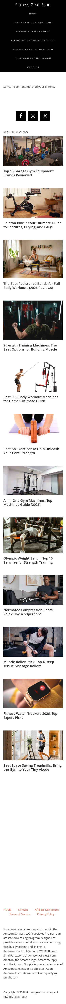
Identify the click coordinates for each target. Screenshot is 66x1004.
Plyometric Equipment (33, 817)
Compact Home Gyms (33, 808)
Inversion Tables (33, 825)
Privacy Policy (45, 914)
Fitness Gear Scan (33, 4)
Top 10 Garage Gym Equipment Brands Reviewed (28, 173)
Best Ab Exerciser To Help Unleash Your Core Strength (31, 451)
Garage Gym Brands (33, 897)
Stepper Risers (49, 870)
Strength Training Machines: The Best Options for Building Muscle (30, 347)
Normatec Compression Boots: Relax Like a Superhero (28, 612)
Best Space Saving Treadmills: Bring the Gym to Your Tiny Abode (32, 767)
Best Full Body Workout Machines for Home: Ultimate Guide (30, 399)
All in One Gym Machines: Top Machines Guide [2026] (27, 502)
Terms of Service (23, 914)
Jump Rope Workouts (33, 799)
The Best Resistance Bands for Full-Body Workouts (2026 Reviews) (32, 285)
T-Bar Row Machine (33, 888)
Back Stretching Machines (33, 879)
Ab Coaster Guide (47, 790)
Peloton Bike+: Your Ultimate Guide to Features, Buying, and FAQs (32, 225)
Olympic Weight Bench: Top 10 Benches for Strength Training (28, 560)
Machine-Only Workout (33, 852)
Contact (26, 910)
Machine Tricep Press (33, 861)
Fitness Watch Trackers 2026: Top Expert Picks (30, 715)
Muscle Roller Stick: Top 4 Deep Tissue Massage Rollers (28, 664)
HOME (10, 910)
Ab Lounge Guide (18, 790)
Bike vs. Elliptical (33, 834)
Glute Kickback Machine (33, 843)
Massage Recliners (20, 870)
